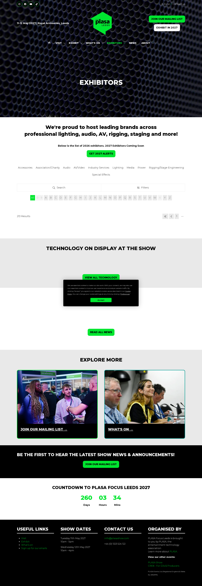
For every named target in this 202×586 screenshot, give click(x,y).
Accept (101, 300)
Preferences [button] (125, 294)
